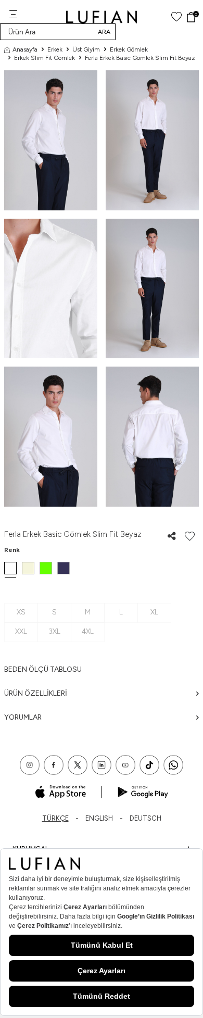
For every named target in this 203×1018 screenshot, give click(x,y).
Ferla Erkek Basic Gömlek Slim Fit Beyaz (140, 57)
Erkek (54, 49)
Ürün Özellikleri (35, 693)
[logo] (101, 16)
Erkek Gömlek (129, 49)
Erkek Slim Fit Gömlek (44, 57)
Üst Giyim (86, 49)
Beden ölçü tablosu (43, 669)
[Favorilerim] (176, 16)
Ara (104, 31)
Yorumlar (23, 717)
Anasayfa (24, 49)
